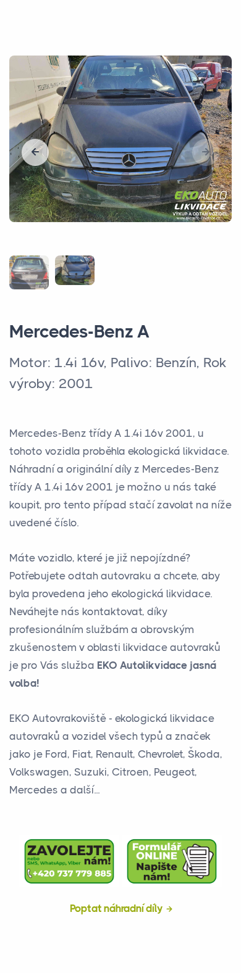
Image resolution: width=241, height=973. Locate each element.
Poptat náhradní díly (116, 908)
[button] (35, 152)
